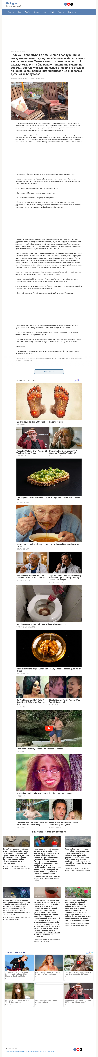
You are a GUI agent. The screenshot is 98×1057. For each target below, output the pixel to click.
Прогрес (61, 12)
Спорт (44, 12)
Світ (19, 12)
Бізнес (36, 12)
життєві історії (40, 78)
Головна (11, 12)
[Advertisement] (49, 31)
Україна (27, 12)
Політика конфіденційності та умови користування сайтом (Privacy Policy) (30, 1051)
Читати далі (49, 371)
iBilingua (11, 3)
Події (52, 12)
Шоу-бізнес (72, 12)
